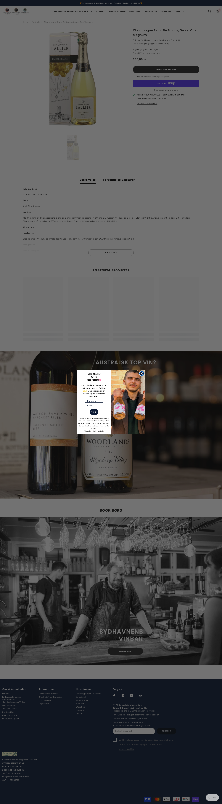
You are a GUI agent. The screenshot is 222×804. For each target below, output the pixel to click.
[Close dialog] (142, 373)
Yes (94, 412)
